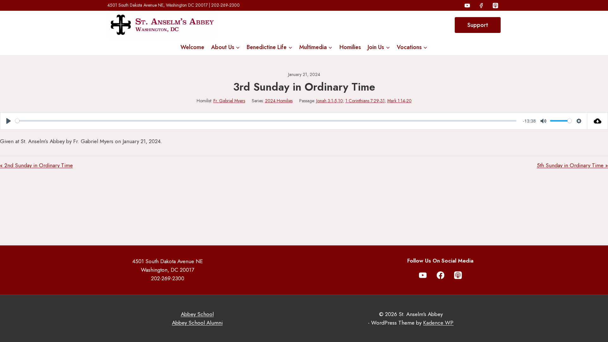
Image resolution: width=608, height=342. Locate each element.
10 (340, 101)
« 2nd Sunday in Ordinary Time (36, 165)
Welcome (192, 47)
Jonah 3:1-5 (326, 101)
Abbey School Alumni (197, 322)
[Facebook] (481, 5)
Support (477, 25)
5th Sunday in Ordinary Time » (572, 165)
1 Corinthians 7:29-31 (365, 101)
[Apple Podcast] (495, 5)
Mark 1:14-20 (399, 101)
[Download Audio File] (597, 121)
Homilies (350, 47)
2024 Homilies (279, 101)
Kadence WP (438, 322)
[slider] (265, 121)
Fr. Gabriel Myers (229, 101)
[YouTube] (467, 5)
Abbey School (197, 314)
